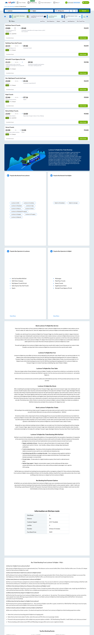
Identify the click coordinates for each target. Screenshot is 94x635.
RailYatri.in (25, 583)
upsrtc (13, 288)
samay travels (59, 283)
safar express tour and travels (20, 285)
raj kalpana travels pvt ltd (19, 283)
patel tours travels (60, 281)
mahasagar (58, 278)
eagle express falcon (60, 285)
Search (84, 10)
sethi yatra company (17, 281)
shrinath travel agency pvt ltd (63, 288)
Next (86, 16)
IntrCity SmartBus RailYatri (19, 278)
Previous (4, 16)
